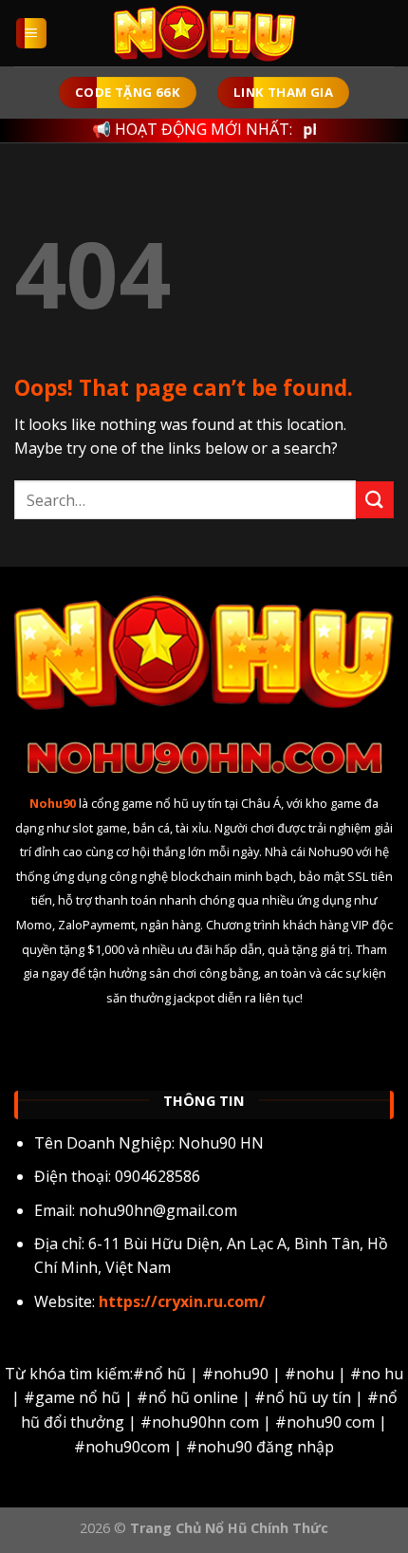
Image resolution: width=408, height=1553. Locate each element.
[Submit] (375, 499)
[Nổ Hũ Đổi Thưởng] (204, 33)
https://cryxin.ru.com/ (180, 1301)
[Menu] (31, 33)
